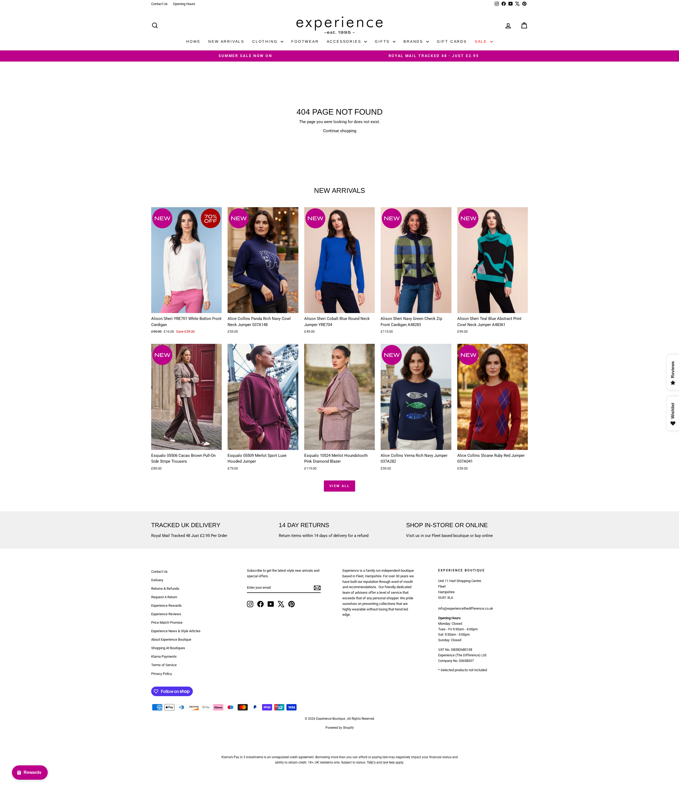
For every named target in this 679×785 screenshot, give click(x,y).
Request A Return (164, 597)
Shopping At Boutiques (168, 648)
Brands (414, 41)
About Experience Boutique (171, 639)
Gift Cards (452, 41)
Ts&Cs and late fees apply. (385, 762)
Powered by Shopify (339, 728)
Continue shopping (339, 130)
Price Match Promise (166, 622)
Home (193, 41)
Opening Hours (184, 4)
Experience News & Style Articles (176, 631)
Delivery (157, 580)
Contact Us (159, 4)
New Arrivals (226, 41)
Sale (482, 41)
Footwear (305, 41)
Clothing (265, 41)
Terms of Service (164, 665)
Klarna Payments (164, 656)
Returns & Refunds (165, 589)
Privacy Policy (161, 674)
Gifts (383, 41)
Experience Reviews (166, 614)
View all (339, 486)
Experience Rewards (166, 606)
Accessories (345, 41)
